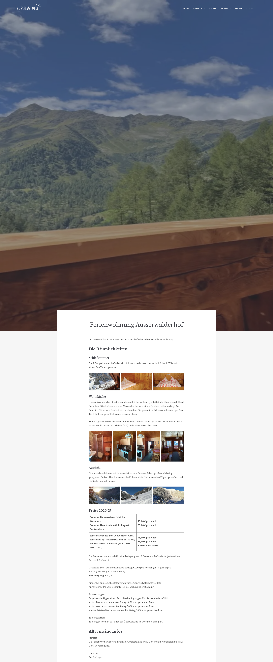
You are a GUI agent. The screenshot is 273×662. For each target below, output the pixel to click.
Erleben (224, 8)
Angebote (197, 8)
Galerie (238, 8)
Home (186, 8)
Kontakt (251, 8)
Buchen (213, 8)
